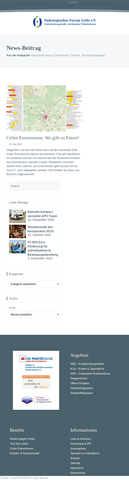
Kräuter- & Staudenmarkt (24, 453)
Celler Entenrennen (21, 448)
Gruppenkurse (78, 378)
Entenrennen (61, 55)
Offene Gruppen (79, 383)
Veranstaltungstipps (93, 55)
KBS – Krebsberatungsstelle (87, 363)
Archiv (12, 307)
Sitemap (75, 463)
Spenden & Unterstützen (85, 453)
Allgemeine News (41, 55)
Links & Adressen (80, 438)
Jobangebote (78, 448)
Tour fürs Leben (19, 443)
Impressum (76, 468)
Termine (75, 55)
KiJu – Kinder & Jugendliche (87, 368)
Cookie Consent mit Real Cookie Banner (24, 477)
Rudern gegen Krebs (22, 438)
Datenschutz (77, 472)
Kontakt (74, 458)
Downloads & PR (80, 443)
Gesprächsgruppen (81, 388)
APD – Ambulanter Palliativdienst (90, 373)
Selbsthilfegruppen (81, 393)
